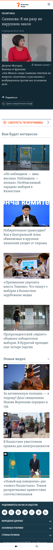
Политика (8, 13)
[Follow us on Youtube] (4, 512)
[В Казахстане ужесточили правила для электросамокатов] (26, 425)
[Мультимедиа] (16, 546)
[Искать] (36, 546)
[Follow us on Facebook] (18, 512)
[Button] (9, 98)
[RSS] (45, 512)
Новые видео (15, 359)
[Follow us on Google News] (38, 512)
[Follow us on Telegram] (25, 512)
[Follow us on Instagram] (11, 512)
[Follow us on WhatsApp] (32, 512)
